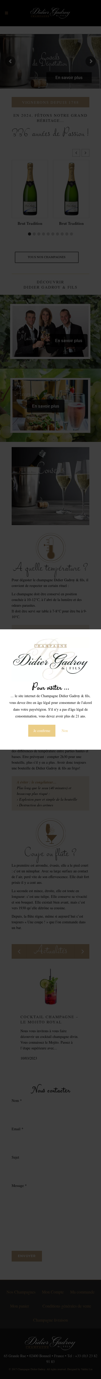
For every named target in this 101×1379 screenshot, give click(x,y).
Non (65, 730)
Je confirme (41, 730)
